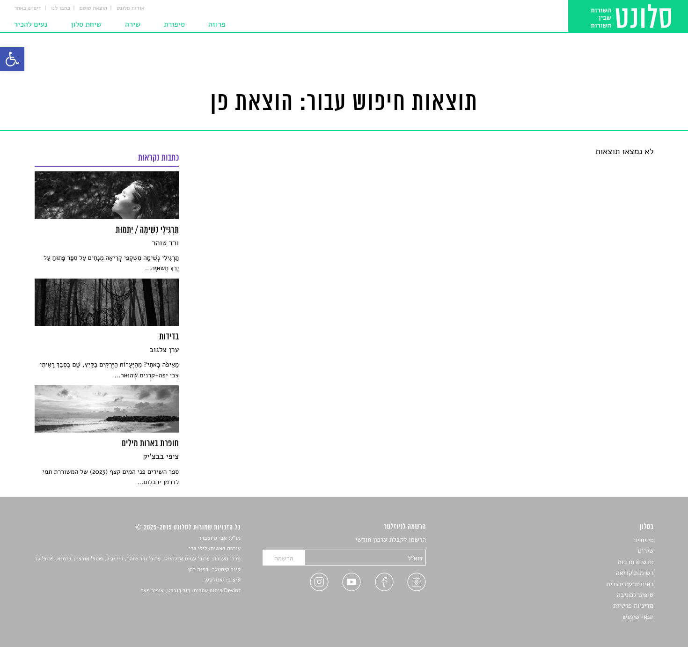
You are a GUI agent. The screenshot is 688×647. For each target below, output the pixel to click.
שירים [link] (646, 550)
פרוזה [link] (217, 24)
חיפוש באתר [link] (28, 8)
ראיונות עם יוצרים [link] (630, 584)
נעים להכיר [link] (30, 24)
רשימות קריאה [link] (635, 572)
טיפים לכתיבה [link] (635, 594)
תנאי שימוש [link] (638, 616)
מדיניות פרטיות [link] (633, 605)
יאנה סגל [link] (215, 580)
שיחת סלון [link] (86, 24)
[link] (12, 59)
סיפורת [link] (174, 24)
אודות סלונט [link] (131, 8)
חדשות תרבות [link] (636, 562)
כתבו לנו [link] (60, 8)
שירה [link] (132, 24)
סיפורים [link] (643, 540)
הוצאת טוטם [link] (93, 8)
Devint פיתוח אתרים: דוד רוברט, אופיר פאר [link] (191, 591)
